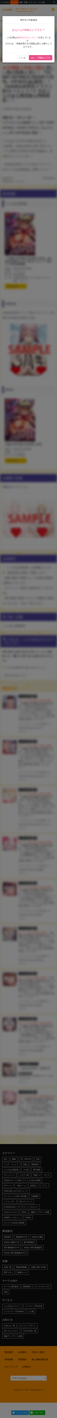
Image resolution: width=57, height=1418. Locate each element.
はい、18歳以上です (40, 57)
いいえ (22, 57)
